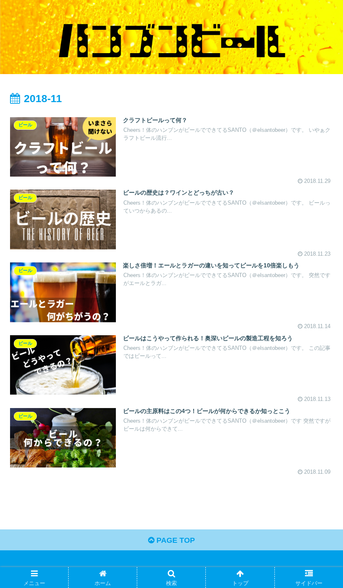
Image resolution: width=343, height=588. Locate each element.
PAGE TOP (174, 540)
